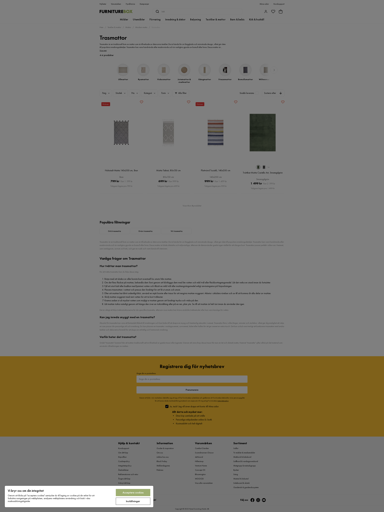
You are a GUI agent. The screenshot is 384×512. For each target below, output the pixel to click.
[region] (79, 496)
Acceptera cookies (133, 492)
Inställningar (133, 501)
